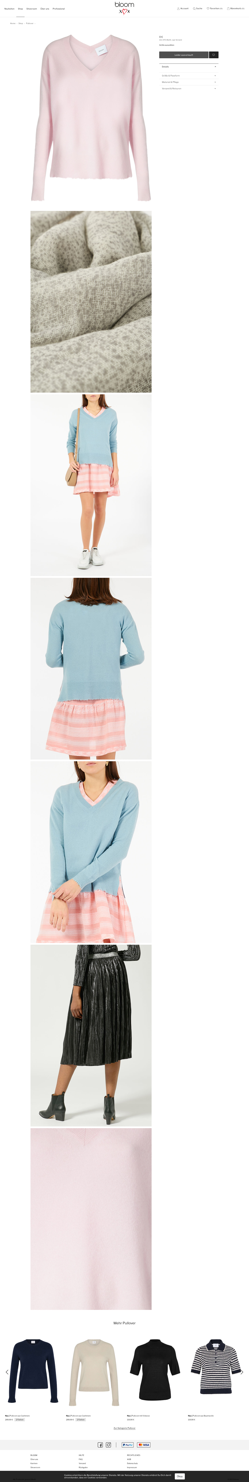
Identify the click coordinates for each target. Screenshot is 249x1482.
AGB (129, 1459)
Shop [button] (20, 8)
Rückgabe (83, 1467)
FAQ (80, 1459)
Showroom (31, 8)
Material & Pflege (170, 82)
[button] (197, 8)
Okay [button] (180, 1476)
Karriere (33, 1463)
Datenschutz (132, 1463)
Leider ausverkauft (184, 55)
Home (12, 23)
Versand (82, 1463)
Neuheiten (10, 8)
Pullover (29, 23)
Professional (59, 8)
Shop (20, 23)
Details (165, 66)
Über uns (44, 8)
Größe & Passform (171, 75)
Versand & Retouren (171, 88)
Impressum (132, 1467)
